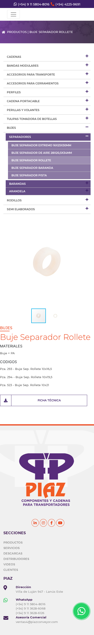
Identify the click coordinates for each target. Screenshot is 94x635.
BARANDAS (17, 183)
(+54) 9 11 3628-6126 (30, 613)
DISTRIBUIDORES (16, 559)
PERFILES (14, 92)
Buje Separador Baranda (32, 168)
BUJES (11, 127)
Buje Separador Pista (29, 175)
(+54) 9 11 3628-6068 (30, 608)
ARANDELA (17, 191)
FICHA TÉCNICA (49, 400)
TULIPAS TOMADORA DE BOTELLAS (32, 119)
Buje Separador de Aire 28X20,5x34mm (41, 152)
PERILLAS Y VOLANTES (23, 110)
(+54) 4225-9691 (67, 4)
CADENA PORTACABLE (23, 101)
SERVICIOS (11, 548)
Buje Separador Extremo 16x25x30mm (41, 145)
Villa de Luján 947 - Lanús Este (39, 591)
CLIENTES (10, 570)
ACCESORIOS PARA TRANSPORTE (31, 74)
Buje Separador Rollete (31, 160)
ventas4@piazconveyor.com (37, 622)
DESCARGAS (12, 553)
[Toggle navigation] (13, 14)
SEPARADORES (20, 137)
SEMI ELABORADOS (21, 209)
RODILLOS (14, 200)
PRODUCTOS (13, 542)
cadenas (14, 56)
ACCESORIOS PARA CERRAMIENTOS (33, 83)
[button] (86, 262)
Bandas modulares (23, 65)
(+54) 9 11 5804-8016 (34, 4)
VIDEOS (9, 564)
